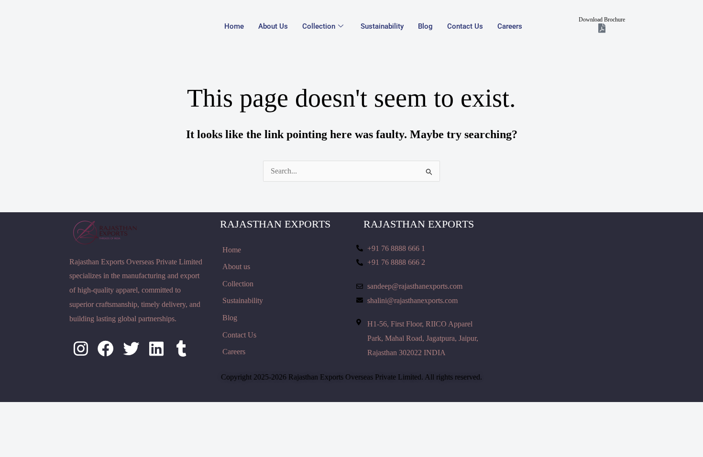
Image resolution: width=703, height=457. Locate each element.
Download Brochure (602, 19)
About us (273, 26)
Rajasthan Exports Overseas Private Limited (354, 377)
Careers (509, 26)
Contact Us (465, 26)
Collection (318, 26)
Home (234, 26)
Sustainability (382, 26)
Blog (425, 26)
